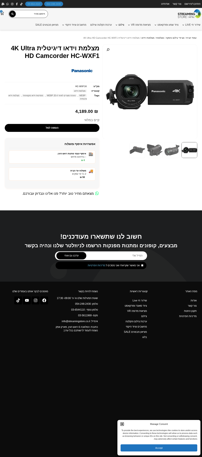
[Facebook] (17, 4)
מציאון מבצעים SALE (46, 24)
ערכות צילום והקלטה (136, 321)
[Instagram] (12, 4)
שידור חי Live (140, 300)
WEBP (82, 95)
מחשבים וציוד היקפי (75, 24)
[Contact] (3, 4)
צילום (144, 316)
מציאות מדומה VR (141, 24)
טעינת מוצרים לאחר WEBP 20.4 (61, 95)
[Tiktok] (18, 300)
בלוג (144, 337)
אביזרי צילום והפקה (175, 38)
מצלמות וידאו (147, 38)
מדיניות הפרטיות (96, 265)
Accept (159, 448)
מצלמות (160, 38)
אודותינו (165, 4)
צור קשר (176, 4)
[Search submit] (12, 14)
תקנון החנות (190, 311)
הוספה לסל (52, 127)
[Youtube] (27, 300)
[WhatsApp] (7, 4)
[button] (122, 424)
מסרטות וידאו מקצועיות (33, 95)
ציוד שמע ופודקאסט (167, 24)
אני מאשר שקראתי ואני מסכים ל (114, 265)
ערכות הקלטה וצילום (101, 24)
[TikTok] (21, 4)
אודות (194, 300)
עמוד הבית (191, 38)
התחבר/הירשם (192, 4)
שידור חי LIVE (192, 24)
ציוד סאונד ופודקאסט (136, 305)
